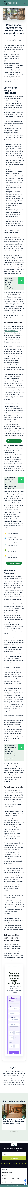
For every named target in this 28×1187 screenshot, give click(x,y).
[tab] (10, 1131)
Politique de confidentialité (10, 1179)
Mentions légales (7, 1182)
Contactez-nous (7, 1173)
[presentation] (14, 1111)
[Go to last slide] (4, 1117)
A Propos (5, 1170)
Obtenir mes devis (14, 441)
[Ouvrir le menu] (24, 3)
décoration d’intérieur (11, 331)
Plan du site (5, 1176)
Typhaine (9, 39)
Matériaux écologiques (14, 40)
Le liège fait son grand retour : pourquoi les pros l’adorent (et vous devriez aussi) (13, 1121)
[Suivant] (23, 1117)
